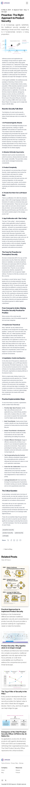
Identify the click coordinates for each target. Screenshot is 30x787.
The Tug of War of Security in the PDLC (14, 693)
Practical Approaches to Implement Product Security (12, 610)
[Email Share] (20, 540)
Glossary (18, 770)
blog (25, 10)
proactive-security (8, 530)
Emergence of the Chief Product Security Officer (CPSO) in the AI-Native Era (14, 734)
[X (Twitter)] (5, 780)
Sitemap (21, 763)
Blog (2, 772)
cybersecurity (19, 533)
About (2, 770)
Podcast (18, 772)
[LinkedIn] (2, 780)
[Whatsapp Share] (17, 540)
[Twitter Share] (8, 540)
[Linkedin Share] (14, 540)
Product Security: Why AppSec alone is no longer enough (13, 647)
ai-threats (5, 536)
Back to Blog (8, 549)
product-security (8, 533)
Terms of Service (5, 763)
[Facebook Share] (11, 540)
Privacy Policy (14, 763)
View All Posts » (6, 560)
